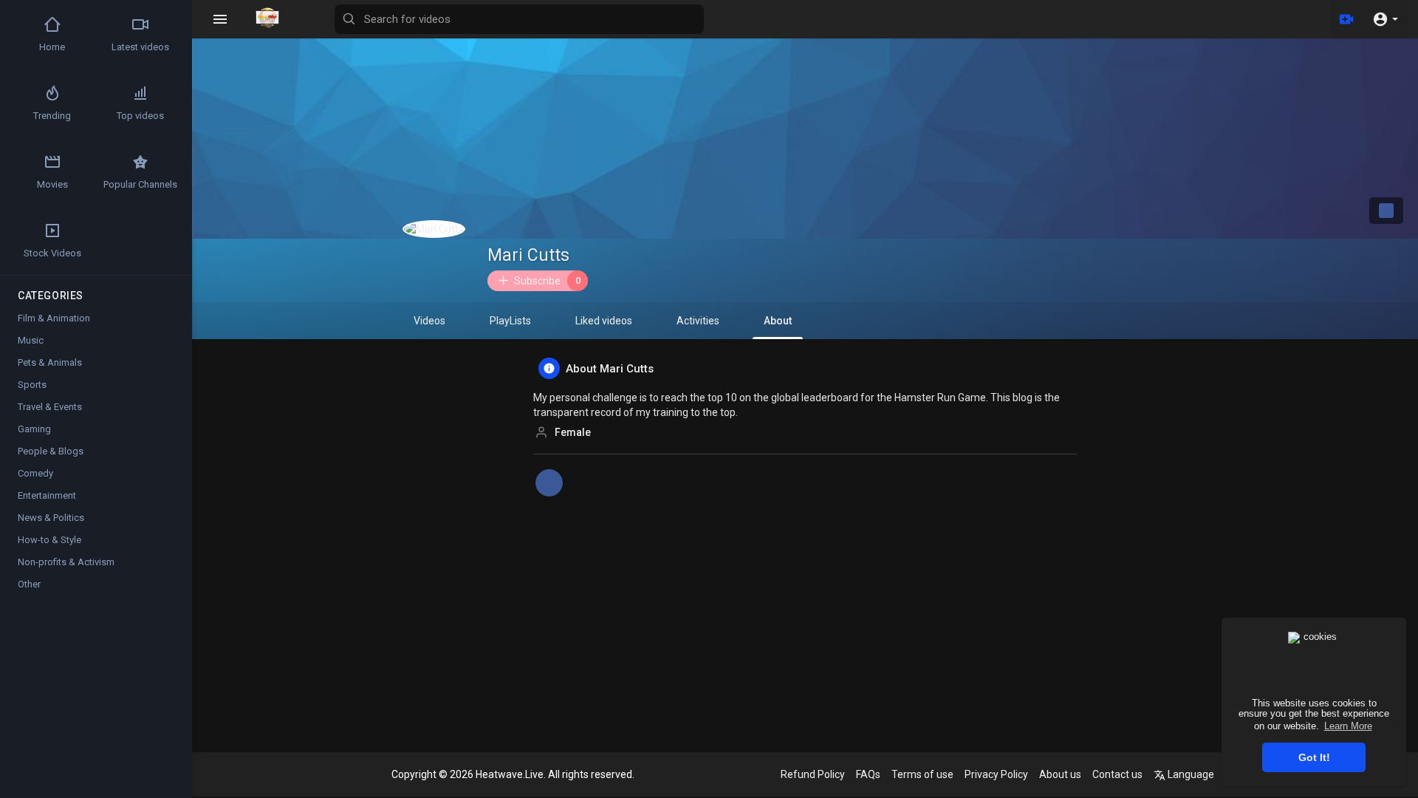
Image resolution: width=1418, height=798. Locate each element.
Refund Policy (813, 774)
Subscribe (547, 281)
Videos (429, 321)
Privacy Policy (996, 774)
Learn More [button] (1348, 726)
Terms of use (922, 774)
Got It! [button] (1314, 757)
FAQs (868, 774)
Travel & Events (50, 406)
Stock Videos (52, 253)
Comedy (35, 473)
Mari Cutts (528, 255)
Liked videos (603, 321)
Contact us (1117, 774)
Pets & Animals (50, 362)
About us (1060, 774)
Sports (32, 384)
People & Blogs (50, 451)
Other (29, 584)
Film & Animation (54, 318)
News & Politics (51, 517)
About (778, 321)
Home (52, 46)
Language (1189, 774)
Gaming (34, 428)
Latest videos (140, 46)
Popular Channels (140, 184)
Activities (698, 321)
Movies (52, 184)
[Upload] (1346, 19)
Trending (52, 115)
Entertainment (47, 495)
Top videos (140, 115)
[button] (1385, 19)
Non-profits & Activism (66, 561)
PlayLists (510, 321)
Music (31, 340)
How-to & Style (49, 539)
